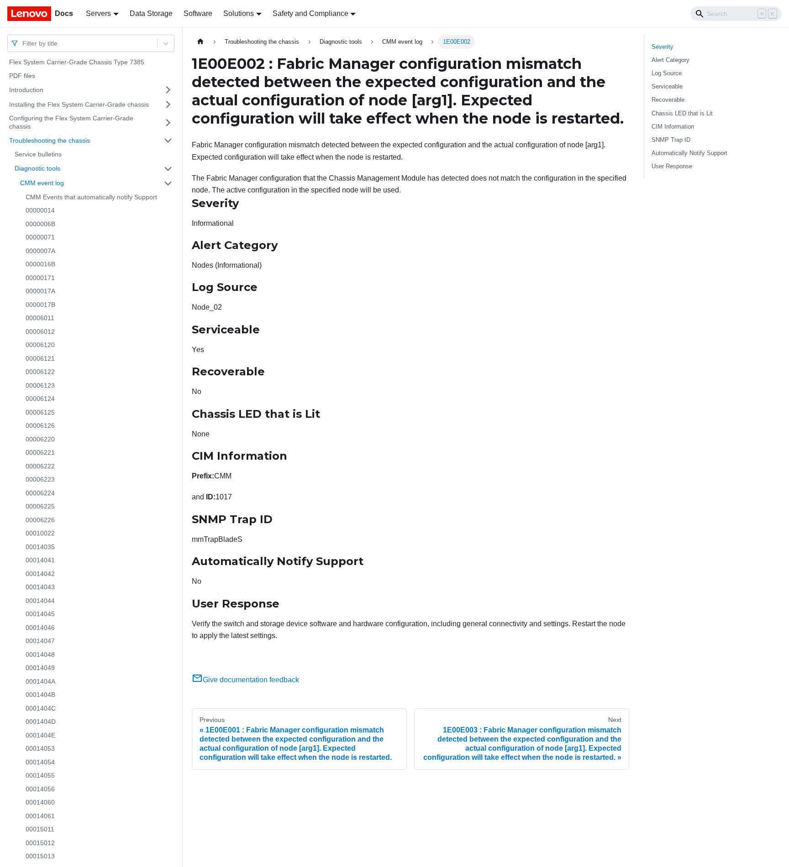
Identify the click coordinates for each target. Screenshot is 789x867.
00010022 (40, 533)
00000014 (40, 210)
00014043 (40, 587)
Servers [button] (98, 13)
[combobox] (23, 43)
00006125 (40, 412)
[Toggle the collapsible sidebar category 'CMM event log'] (168, 183)
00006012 (40, 331)
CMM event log (42, 183)
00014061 (40, 816)
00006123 (40, 385)
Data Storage (151, 13)
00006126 (40, 425)
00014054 (40, 762)
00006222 (40, 466)
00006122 (40, 371)
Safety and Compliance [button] (310, 13)
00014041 (40, 560)
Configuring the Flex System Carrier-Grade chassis (71, 122)
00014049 (40, 667)
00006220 (40, 439)
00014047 (40, 640)
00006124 (40, 398)
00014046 (40, 627)
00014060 (40, 802)
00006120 (40, 344)
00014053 (40, 748)
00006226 (40, 520)
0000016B (40, 264)
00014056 (40, 789)
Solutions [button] (238, 13)
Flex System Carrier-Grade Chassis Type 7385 (76, 62)
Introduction (26, 89)
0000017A (40, 291)
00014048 (40, 654)
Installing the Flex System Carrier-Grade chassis (79, 104)
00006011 (40, 318)
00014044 (40, 600)
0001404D (41, 721)
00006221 (40, 452)
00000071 (40, 237)
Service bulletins (38, 154)
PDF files (22, 75)
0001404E (40, 735)
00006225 (40, 506)
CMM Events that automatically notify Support (91, 197)
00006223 (40, 479)
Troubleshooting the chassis (49, 140)
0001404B (40, 694)
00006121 (40, 358)
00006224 (40, 493)
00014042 (40, 573)
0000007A (40, 250)
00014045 (40, 614)
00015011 (40, 829)
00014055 (40, 775)
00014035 (40, 546)
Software (198, 13)
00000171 (40, 277)
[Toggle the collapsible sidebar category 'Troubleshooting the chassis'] (168, 140)
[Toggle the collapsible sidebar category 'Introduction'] (168, 90)
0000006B (40, 224)
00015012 (40, 842)
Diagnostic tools (37, 168)
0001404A (40, 681)
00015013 (40, 856)
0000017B (40, 304)
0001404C (41, 708)
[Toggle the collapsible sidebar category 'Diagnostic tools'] (168, 168)
